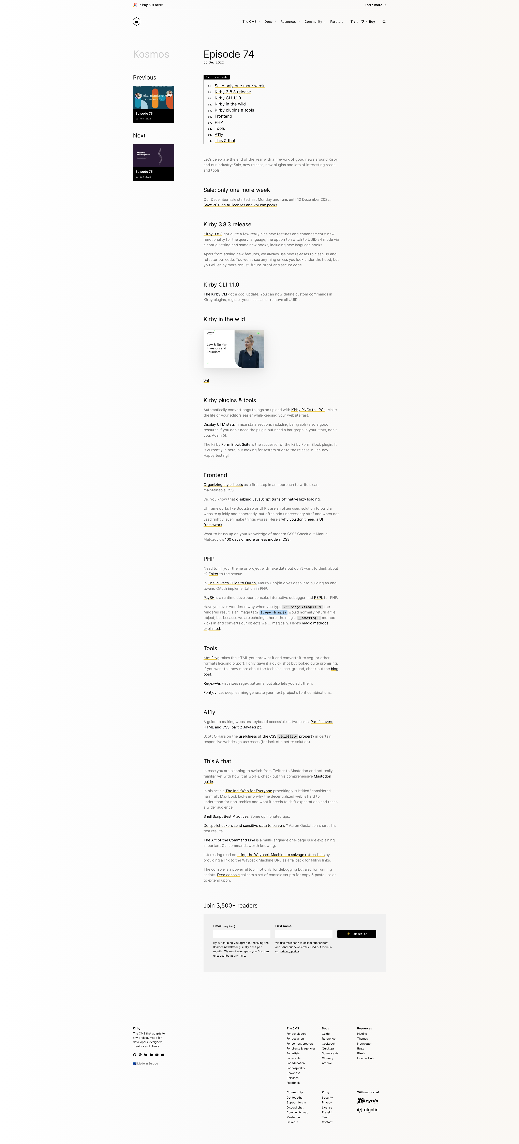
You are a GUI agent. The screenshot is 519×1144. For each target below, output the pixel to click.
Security (327, 1097)
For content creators (300, 1043)
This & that (225, 140)
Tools (220, 128)
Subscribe (360, 934)
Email (224, 926)
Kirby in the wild (230, 104)
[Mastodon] (140, 1055)
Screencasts (330, 1053)
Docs (268, 21)
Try (353, 21)
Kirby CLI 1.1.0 (228, 98)
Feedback (293, 1082)
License (327, 1107)
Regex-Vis (212, 683)
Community (313, 21)
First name (283, 926)
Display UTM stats (219, 424)
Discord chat (295, 1107)
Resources (288, 21)
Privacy (327, 1102)
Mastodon (293, 1117)
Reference (329, 1038)
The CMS (249, 21)
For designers (296, 1038)
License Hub (365, 1058)
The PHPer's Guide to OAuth (232, 583)
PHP (219, 122)
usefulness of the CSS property (276, 736)
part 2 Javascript (246, 727)
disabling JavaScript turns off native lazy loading (278, 499)
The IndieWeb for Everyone (248, 791)
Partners (336, 21)
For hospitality (296, 1068)
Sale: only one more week (240, 85)
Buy (372, 21)
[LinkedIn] (151, 1055)
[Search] (384, 21)
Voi (206, 381)
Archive (327, 1063)
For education (296, 1063)
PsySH (209, 597)
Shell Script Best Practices (226, 816)
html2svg (212, 658)
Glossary (327, 1058)
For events (293, 1058)
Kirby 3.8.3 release (233, 91)
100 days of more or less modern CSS (257, 539)
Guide (326, 1033)
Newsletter (364, 1043)
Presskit (327, 1112)
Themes (362, 1038)
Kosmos (151, 54)
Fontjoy (210, 692)
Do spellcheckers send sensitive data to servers (244, 825)
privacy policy (289, 951)
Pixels (361, 1053)
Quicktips (328, 1048)
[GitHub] (134, 1055)
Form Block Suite (235, 444)
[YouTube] (157, 1055)
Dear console (228, 875)
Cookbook (329, 1043)
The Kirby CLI (215, 294)
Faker (213, 574)
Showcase (293, 1073)
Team (325, 1117)
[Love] (362, 21)
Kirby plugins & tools (234, 110)
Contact (327, 1122)
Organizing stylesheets (223, 484)
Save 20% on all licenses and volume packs (240, 205)
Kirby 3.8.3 (213, 234)
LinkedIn (292, 1122)
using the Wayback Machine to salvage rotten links (281, 855)
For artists (293, 1053)
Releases (292, 1078)
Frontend (223, 116)
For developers (296, 1033)
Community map (297, 1112)
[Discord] (162, 1055)
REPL (318, 597)
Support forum (296, 1102)
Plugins (362, 1033)
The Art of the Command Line (229, 840)
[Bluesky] (146, 1055)
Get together (295, 1097)
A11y (219, 134)
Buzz (360, 1048)
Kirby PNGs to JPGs (308, 410)
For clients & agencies (301, 1048)
